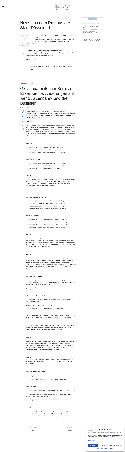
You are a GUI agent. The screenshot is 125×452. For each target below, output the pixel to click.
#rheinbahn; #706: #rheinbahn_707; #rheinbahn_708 (40, 421)
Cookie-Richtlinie (99, 448)
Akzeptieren (92, 445)
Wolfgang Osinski (26, 32)
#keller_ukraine (32, 59)
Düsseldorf (23, 17)
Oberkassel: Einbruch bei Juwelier (91, 35)
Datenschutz (106, 448)
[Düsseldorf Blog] (62, 6)
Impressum (112, 448)
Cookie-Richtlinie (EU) (70, 449)
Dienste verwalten (91, 440)
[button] (122, 429)
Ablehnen (103, 445)
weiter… (35, 43)
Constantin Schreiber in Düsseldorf (91, 23)
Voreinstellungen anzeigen (116, 445)
